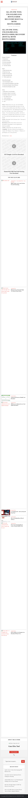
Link (11, 135)
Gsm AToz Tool (17, 26)
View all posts (14, 752)
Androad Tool (14, 9)
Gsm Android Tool (20, 180)
